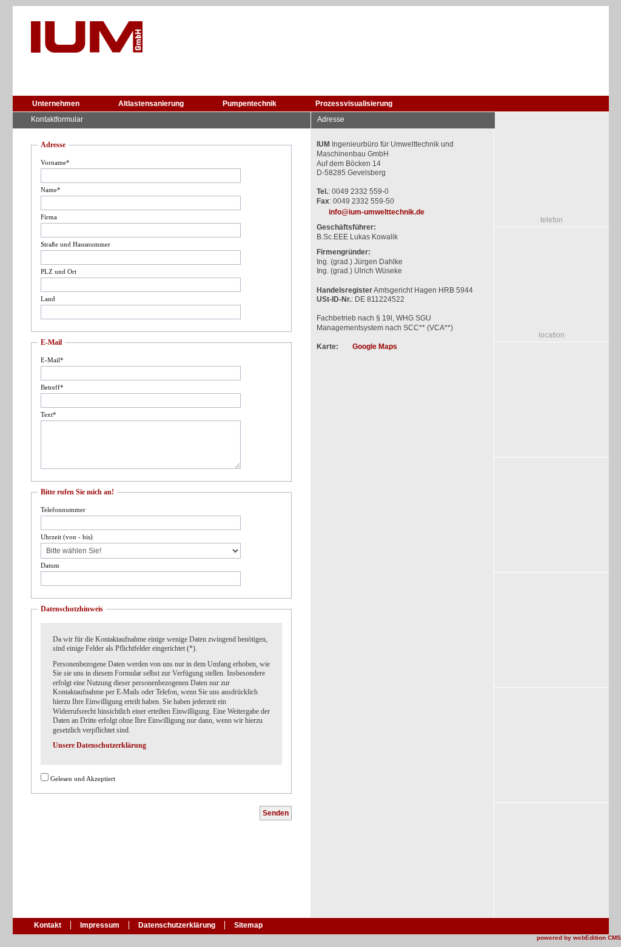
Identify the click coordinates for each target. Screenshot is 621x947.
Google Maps (374, 346)
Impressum (99, 925)
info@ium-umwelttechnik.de (377, 212)
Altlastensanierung (151, 103)
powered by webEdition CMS (579, 937)
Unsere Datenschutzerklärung (99, 745)
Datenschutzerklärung (176, 925)
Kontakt (47, 925)
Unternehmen (55, 103)
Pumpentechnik (250, 103)
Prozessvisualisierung (353, 103)
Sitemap (248, 925)
